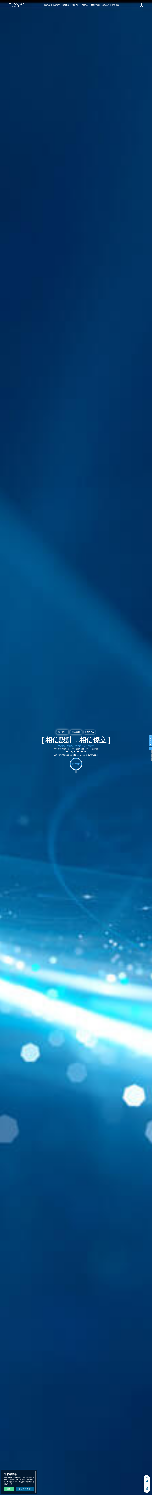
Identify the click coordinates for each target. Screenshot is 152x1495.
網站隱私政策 (13, 1482)
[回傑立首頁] (16, 4)
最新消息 (105, 5)
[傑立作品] (150, 758)
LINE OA (89, 732)
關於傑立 (66, 5)
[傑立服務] (150, 751)
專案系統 (85, 5)
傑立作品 (46, 5)
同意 (9, 1489)
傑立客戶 (56, 5)
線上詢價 (147, 1484)
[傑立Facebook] (141, 5)
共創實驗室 (95, 5)
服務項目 (75, 5)
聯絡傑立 (115, 5)
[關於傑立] (150, 748)
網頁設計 (62, 732)
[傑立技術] (150, 755)
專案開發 (76, 732)
